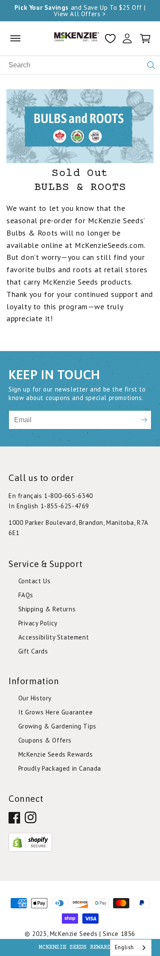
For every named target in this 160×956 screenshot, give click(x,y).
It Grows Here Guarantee (55, 712)
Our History (35, 698)
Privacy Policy (38, 623)
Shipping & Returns (47, 609)
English (124, 947)
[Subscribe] (144, 419)
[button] (80, 947)
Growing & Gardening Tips (57, 726)
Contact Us (34, 581)
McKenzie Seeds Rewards (55, 754)
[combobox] (130, 947)
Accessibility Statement (53, 637)
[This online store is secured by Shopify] (30, 849)
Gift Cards (33, 651)
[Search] (151, 65)
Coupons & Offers (45, 740)
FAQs (25, 595)
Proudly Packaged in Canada (60, 768)
